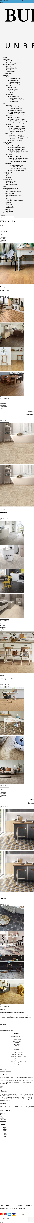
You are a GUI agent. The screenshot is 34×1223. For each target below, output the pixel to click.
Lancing (8, 199)
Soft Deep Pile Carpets (15, 98)
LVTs (4, 103)
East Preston (10, 207)
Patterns (2, 242)
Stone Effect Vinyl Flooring (17, 167)
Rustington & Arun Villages (14, 195)
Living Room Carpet (15, 84)
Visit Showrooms (4, 297)
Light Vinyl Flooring (15, 156)
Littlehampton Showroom (10, 188)
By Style (8, 124)
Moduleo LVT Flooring (16, 139)
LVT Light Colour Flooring (17, 119)
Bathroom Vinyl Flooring (16, 153)
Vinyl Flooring (7, 142)
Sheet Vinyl (9, 70)
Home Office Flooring (15, 109)
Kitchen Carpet (13, 80)
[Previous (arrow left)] (0, 1222)
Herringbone (3, 240)
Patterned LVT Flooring (16, 132)
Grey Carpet (13, 87)
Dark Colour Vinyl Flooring (17, 162)
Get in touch (3, 1088)
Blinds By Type (10, 183)
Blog (4, 186)
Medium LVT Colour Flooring (18, 121)
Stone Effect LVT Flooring (17, 130)
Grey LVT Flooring (14, 117)
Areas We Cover (7, 190)
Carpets (8, 66)
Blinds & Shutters (8, 179)
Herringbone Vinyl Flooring (17, 169)
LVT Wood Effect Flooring (17, 128)
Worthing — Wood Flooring (14, 200)
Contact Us (3, 1119)
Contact (5, 213)
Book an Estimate (11, 61)
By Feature (9, 94)
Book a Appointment (5, 1071)
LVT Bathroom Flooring (16, 114)
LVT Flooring (3, 1121)
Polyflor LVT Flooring (15, 140)
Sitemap (30, 1208)
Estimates (2, 1115)
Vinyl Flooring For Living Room (18, 151)
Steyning (8, 202)
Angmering (9, 206)
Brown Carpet (13, 91)
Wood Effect (3, 237)
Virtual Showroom (8, 64)
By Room (9, 77)
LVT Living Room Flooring (17, 112)
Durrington (9, 211)
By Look (8, 86)
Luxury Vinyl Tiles (11, 68)
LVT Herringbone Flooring (17, 126)
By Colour (9, 116)
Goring (8, 209)
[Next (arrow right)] (2, 1222)
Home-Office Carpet (15, 79)
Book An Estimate (4, 296)
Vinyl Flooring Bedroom (16, 146)
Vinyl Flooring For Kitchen (17, 149)
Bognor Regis (10, 193)
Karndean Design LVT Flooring (18, 137)
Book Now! (6, 59)
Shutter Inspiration (12, 185)
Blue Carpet (12, 93)
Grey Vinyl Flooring (15, 160)
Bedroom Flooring (14, 107)
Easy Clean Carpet (14, 96)
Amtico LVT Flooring (15, 135)
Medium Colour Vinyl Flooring (18, 158)
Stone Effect (3, 239)
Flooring (29, 1205)
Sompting (9, 204)
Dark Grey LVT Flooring (16, 123)
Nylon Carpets (13, 102)
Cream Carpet (13, 89)
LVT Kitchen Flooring (15, 110)
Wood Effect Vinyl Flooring (17, 165)
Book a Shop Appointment (13, 63)
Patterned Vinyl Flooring (16, 170)
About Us (2, 1086)
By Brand (9, 133)
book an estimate (15, 1077)
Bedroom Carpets (14, 82)
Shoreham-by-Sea (11, 197)
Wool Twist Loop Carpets (16, 100)
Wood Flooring (10, 71)
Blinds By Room (10, 181)
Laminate (9, 73)
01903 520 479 (4, 1)
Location (2, 1118)
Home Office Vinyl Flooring (17, 147)
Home (5, 57)
